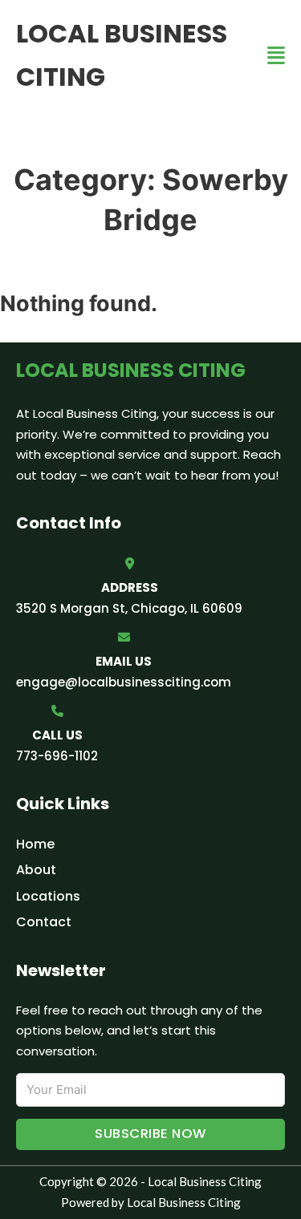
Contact (43, 922)
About (36, 870)
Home (35, 844)
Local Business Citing (121, 55)
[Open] (276, 56)
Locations (48, 896)
